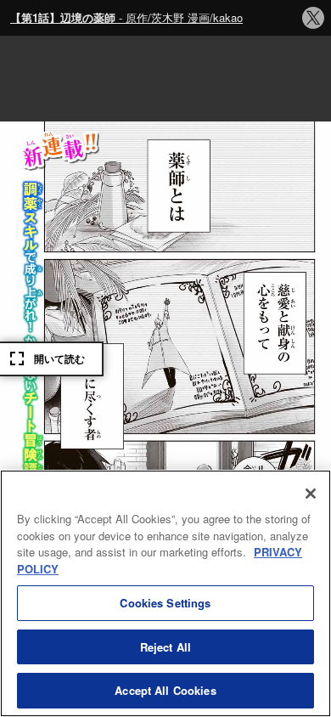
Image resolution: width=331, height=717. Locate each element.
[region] (165, 593)
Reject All (165, 647)
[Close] (310, 493)
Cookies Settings (165, 603)
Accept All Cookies (165, 690)
